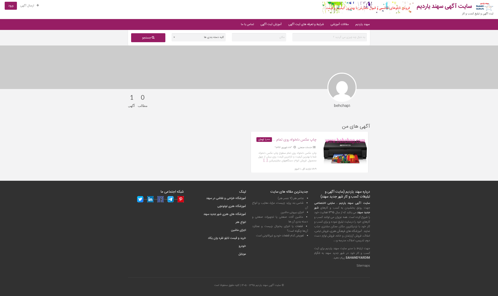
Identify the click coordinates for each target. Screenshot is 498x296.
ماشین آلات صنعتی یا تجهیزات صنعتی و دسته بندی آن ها (280, 219)
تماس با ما (247, 24)
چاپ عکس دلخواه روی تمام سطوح (291, 140)
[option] (309, 152)
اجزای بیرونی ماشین (292, 212)
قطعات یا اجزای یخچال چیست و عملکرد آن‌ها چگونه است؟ (280, 228)
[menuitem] (29, 6)
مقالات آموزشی (340, 24)
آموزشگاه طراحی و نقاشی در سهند (226, 198)
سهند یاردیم (362, 24)
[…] (265, 160)
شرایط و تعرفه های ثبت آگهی (306, 24)
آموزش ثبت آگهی (271, 24)
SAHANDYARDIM (357, 257)
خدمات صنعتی (305, 147)
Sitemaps (363, 265)
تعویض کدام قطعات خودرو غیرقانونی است (280, 235)
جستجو (147, 37)
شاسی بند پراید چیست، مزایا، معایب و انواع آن (280, 205)
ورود (10, 5)
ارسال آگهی (27, 5)
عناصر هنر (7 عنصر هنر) (291, 198)
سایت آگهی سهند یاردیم (444, 6)
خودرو (242, 246)
